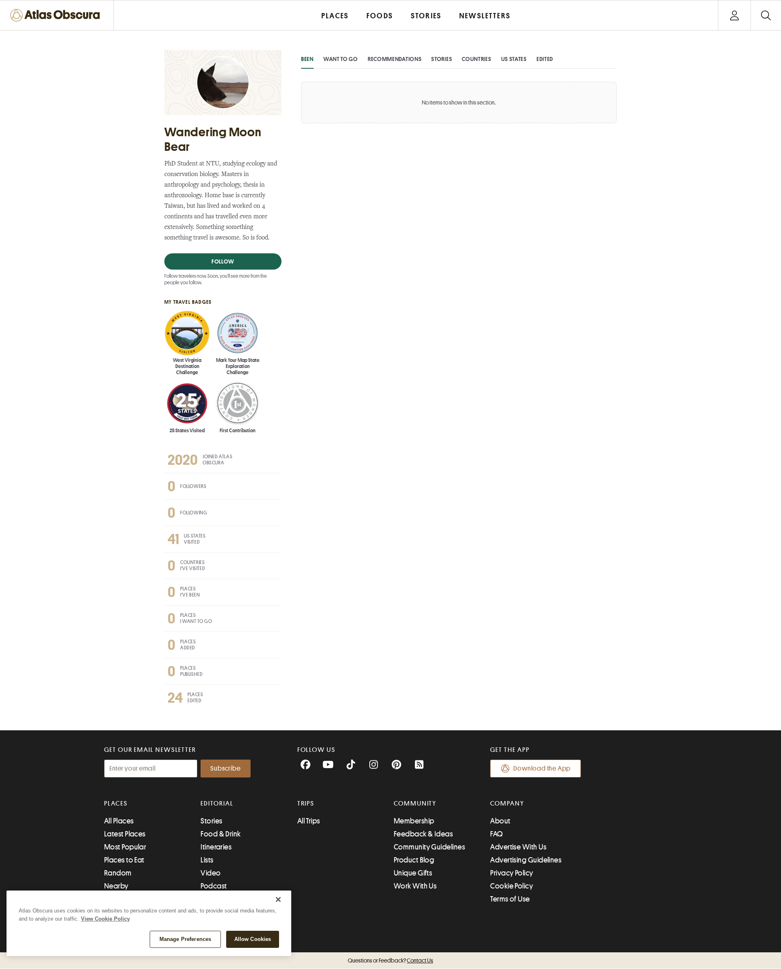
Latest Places (125, 834)
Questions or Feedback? (390, 960)
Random (118, 873)
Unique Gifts (413, 873)
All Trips (308, 821)
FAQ (496, 834)
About (500, 821)
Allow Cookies (252, 939)
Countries (476, 59)
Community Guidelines (429, 847)
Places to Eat (124, 860)
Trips (306, 803)
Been (307, 59)
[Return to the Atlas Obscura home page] (57, 15)
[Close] (278, 899)
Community (415, 803)
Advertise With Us (518, 847)
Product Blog (414, 860)
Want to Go (340, 59)
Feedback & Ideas (423, 834)
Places (116, 803)
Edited (545, 59)
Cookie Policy (511, 886)
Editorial (217, 803)
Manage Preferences (185, 939)
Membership (414, 821)
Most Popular (125, 847)
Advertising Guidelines (525, 860)
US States (514, 59)
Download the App (542, 768)
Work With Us (415, 886)
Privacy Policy (511, 873)
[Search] (765, 15)
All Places (119, 821)
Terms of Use (510, 899)
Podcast (214, 886)
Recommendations (395, 59)
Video (210, 873)
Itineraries (216, 847)
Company (507, 803)
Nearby (116, 886)
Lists (207, 860)
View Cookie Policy (105, 919)
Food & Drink (220, 834)
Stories (441, 59)
